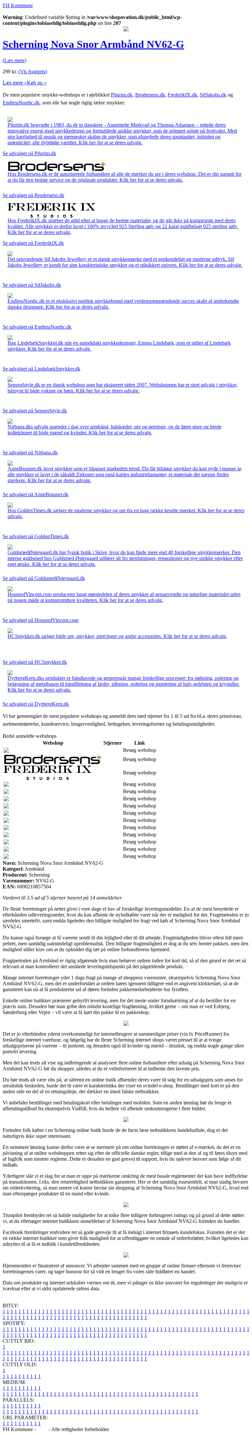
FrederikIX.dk (182, 95)
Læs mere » (15, 82)
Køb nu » (37, 82)
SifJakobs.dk (213, 95)
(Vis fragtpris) (32, 71)
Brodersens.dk (150, 95)
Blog (42, 1429)
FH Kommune (18, 5)
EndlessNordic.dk (21, 102)
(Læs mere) (14, 60)
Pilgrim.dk (122, 95)
